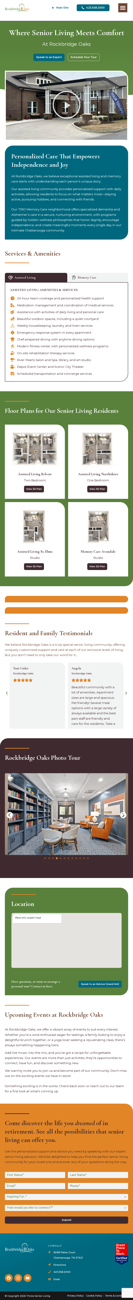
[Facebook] (9, 1278)
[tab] (36, 277)
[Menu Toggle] (122, 7)
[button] (66, 105)
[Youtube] (27, 1278)
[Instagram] (18, 1278)
